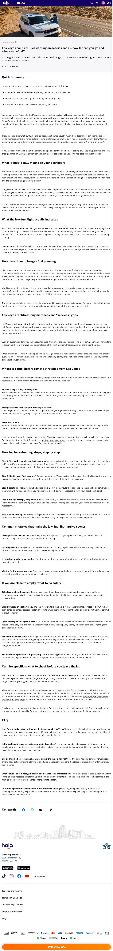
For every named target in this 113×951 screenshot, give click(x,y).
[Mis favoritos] (92, 3)
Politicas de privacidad (12, 904)
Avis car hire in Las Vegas (13, 699)
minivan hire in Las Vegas (53, 440)
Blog (4, 918)
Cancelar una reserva (12, 891)
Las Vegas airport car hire (30, 153)
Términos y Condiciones (13, 897)
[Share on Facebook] (23, 810)
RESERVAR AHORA (57, 947)
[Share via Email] (40, 810)
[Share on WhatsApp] (32, 810)
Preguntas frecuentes (12, 911)
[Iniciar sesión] (97, 3)
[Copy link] (50, 810)
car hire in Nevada (22, 356)
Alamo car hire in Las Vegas (95, 696)
